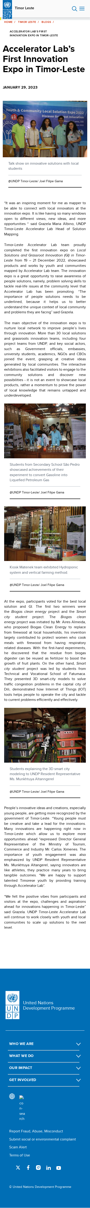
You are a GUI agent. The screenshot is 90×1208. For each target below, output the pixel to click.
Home (8, 22)
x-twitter (18, 1167)
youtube (58, 1167)
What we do (21, 1055)
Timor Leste (24, 8)
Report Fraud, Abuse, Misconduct (36, 1131)
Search (75, 9)
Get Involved (22, 1079)
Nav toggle (81, 9)
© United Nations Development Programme (40, 1187)
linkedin (48, 1167)
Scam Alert (18, 1147)
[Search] (22, 1108)
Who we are (21, 1043)
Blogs (46, 22)
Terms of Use (19, 1155)
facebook (28, 1167)
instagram (38, 1167)
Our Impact (20, 1067)
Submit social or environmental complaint (42, 1139)
